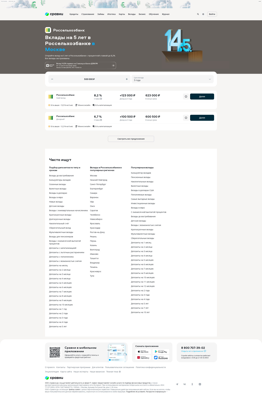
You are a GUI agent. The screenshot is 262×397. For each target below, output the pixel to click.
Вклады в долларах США (142, 190)
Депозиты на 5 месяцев (60, 283)
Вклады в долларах (58, 193)
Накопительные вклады (142, 181)
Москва (93, 175)
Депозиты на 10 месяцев (61, 304)
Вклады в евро (56, 197)
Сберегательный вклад (60, 228)
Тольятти (94, 258)
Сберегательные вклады (142, 238)
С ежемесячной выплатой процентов (148, 212)
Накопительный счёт (59, 223)
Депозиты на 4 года (58, 322)
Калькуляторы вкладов (60, 180)
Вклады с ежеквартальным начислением (68, 210)
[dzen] (200, 384)
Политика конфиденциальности (151, 367)
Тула (92, 275)
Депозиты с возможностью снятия (65, 261)
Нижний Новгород (98, 180)
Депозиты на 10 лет (140, 312)
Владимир (95, 262)
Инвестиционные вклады (143, 203)
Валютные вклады (57, 188)
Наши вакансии (97, 371)
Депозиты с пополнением (61, 256)
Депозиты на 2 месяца (59, 269)
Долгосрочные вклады (59, 219)
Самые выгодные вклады (143, 199)
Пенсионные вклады (140, 177)
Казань (93, 245)
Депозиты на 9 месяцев (60, 300)
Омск (92, 206)
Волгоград (95, 249)
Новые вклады (56, 201)
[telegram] (177, 384)
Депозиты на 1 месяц (141, 242)
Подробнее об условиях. (136, 391)
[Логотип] (108, 378)
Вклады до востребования (61, 175)
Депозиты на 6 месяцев (60, 287)
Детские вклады (56, 206)
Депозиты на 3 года (58, 317)
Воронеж (94, 197)
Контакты (60, 367)
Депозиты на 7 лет (140, 308)
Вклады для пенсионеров (61, 236)
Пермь (93, 241)
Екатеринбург (96, 188)
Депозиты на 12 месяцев (142, 286)
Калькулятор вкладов (141, 173)
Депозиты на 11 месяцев (142, 281)
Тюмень (93, 267)
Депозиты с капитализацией (62, 248)
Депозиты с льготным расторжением (66, 252)
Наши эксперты (81, 371)
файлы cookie (74, 389)
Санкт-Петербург (98, 184)
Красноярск (95, 271)
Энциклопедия (52, 371)
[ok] (192, 384)
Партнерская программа (78, 367)
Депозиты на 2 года (58, 313)
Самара (93, 193)
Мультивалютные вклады (61, 232)
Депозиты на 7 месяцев (60, 291)
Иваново (94, 254)
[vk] (184, 384)
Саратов (94, 210)
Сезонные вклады (57, 184)
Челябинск (95, 214)
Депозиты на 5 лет (58, 326)
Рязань (93, 236)
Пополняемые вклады (141, 194)
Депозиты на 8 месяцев (60, 296)
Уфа (92, 201)
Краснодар (95, 228)
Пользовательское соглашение (119, 367)
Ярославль (95, 223)
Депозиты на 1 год (58, 309)
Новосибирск (96, 219)
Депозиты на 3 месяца (59, 274)
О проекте (50, 367)
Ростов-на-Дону (97, 232)
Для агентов (97, 367)
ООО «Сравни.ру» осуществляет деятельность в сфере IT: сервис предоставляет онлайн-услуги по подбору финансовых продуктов (98, 383)
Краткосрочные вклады (60, 214)
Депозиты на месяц (58, 265)
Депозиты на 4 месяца (59, 278)
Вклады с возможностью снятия (146, 225)
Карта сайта (66, 371)
